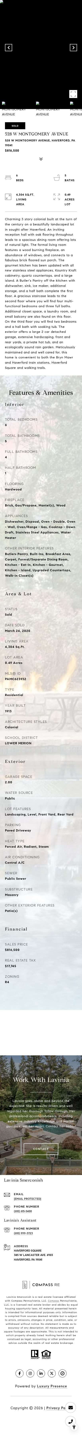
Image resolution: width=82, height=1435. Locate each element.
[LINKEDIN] (41, 1373)
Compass (53, 1300)
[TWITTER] (52, 1373)
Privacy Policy (59, 1408)
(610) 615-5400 (23, 1211)
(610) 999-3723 (23, 1233)
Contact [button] (41, 1149)
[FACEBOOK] (19, 1373)
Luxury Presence (52, 1386)
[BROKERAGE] (62, 1373)
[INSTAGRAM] (30, 1373)
